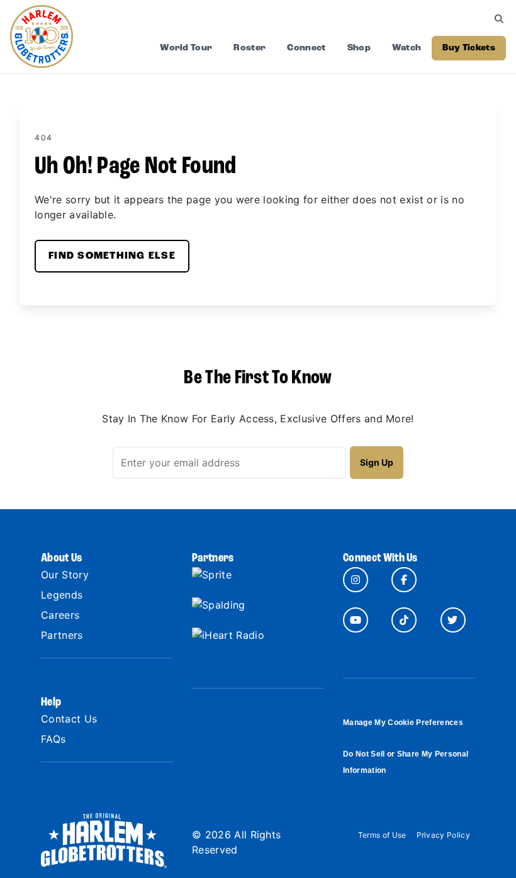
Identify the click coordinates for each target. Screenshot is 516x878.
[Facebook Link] (404, 579)
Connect (306, 48)
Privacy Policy (443, 835)
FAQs (53, 739)
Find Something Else (112, 256)
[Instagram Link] (355, 579)
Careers (60, 615)
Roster (249, 48)
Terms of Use (382, 835)
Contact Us (69, 718)
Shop (359, 48)
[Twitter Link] (453, 620)
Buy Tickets (468, 48)
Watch (407, 48)
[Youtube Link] (355, 620)
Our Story (65, 574)
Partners (62, 635)
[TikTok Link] (404, 620)
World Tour (186, 48)
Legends (61, 594)
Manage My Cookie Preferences (403, 722)
